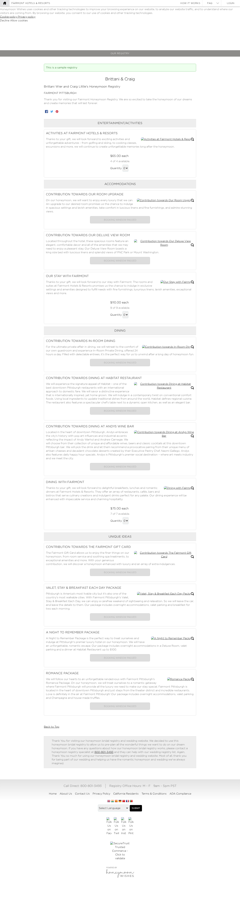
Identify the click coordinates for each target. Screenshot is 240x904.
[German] (120, 801)
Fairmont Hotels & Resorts (30, 3)
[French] (127, 801)
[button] (167, 139)
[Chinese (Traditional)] (123, 801)
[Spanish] (116, 801)
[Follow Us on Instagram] (123, 826)
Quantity (116, 168)
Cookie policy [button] (9, 16)
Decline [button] (5, 20)
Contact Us (82, 793)
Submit (136, 808)
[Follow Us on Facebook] (109, 826)
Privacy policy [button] (26, 16)
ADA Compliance (180, 793)
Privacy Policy (101, 793)
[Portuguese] (131, 801)
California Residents (126, 793)
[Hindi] (112, 801)
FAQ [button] (209, 3)
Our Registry (120, 53)
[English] (108, 801)
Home (53, 793)
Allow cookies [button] (19, 20)
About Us (66, 793)
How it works (190, 3)
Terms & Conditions (154, 793)
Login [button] (230, 3)
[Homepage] (4, 3)
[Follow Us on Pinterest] (131, 826)
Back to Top (51, 726)
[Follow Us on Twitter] (116, 826)
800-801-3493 (103, 751)
